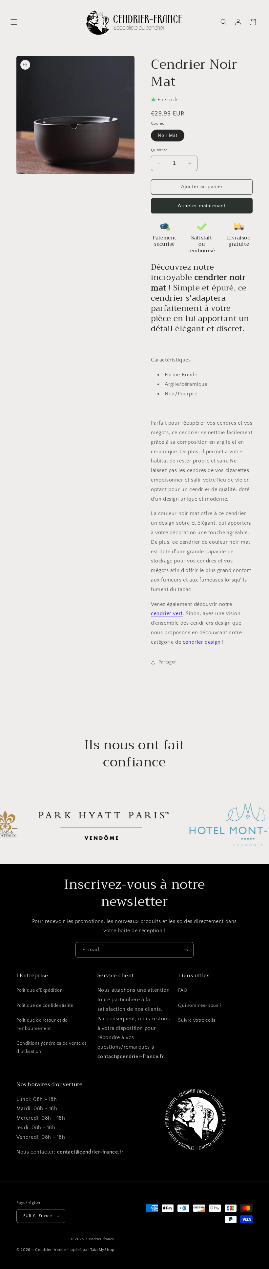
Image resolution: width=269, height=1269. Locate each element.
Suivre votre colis (196, 1020)
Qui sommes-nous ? (199, 1005)
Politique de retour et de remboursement (42, 1024)
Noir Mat (167, 135)
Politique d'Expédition (39, 990)
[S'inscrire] (186, 950)
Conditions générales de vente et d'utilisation (51, 1047)
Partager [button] (167, 662)
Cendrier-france (100, 1239)
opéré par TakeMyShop (92, 1250)
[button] (14, 22)
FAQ (182, 990)
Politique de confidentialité (44, 1005)
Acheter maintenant (202, 206)
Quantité (159, 150)
